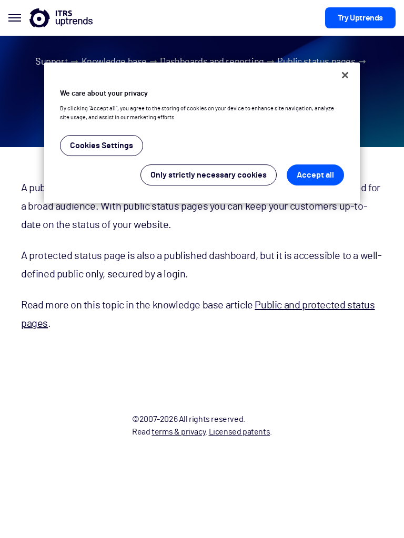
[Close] (345, 75)
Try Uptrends (360, 18)
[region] (202, 133)
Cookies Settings (101, 145)
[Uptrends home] (61, 18)
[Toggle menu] (14, 18)
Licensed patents (239, 432)
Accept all (315, 175)
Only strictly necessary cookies (208, 175)
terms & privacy (178, 432)
